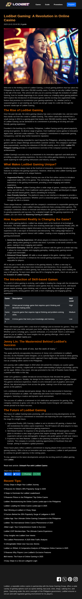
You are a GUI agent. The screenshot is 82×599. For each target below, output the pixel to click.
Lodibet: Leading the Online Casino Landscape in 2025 (25, 506)
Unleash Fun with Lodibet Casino (33, 466)
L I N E (37, 474)
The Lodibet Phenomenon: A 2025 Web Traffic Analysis (25, 540)
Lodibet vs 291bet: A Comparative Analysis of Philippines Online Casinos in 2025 (36, 548)
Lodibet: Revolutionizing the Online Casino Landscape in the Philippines (32, 502)
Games (38, 4)
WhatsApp (27, 474)
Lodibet (10, 460)
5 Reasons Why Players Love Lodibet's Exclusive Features (27, 552)
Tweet (17, 474)
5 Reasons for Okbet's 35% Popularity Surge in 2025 (25, 489)
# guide (24, 24)
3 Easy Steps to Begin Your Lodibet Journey (21, 485)
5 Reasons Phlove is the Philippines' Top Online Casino (26, 497)
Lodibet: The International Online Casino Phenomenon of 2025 (28, 523)
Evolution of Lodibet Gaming (18, 275)
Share (9, 474)
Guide (47, 4)
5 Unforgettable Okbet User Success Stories (21, 544)
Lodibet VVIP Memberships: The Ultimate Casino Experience (28, 531)
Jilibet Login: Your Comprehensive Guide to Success (25, 527)
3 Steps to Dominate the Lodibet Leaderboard (22, 493)
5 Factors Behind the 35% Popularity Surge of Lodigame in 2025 (29, 514)
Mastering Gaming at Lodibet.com (39, 215)
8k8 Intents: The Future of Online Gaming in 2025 (23, 557)
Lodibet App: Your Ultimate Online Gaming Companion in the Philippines (32, 518)
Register (71, 4)
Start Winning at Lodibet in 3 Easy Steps (20, 510)
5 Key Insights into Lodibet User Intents (19, 536)
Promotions (58, 4)
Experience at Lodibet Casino (15, 337)
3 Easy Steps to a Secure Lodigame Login (20, 561)
